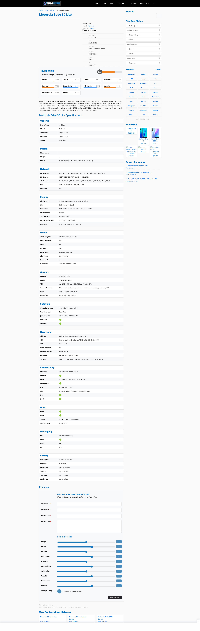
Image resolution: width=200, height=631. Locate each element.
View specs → (45, 621)
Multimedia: (45, 556)
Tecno (131, 115)
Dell (131, 88)
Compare (121, 3)
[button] (154, 3)
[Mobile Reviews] (52, 3)
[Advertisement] (43, 626)
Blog (111, 3)
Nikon (143, 92)
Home (96, 3)
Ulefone (155, 115)
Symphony (143, 110)
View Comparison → (132, 168)
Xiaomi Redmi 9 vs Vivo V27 (138, 166)
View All (158, 69)
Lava (143, 115)
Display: (44, 546)
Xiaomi (143, 101)
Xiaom (155, 106)
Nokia (155, 74)
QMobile (143, 83)
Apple (143, 74)
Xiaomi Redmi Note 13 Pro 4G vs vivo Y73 (142, 179)
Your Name (46, 504)
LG (155, 79)
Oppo (155, 88)
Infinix (155, 110)
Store (104, 3)
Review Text (46, 522)
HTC (131, 79)
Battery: (44, 586)
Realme (155, 101)
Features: (44, 561)
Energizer (131, 106)
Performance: (46, 581)
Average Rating (46, 591)
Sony (143, 79)
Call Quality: (45, 571)
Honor (131, 97)
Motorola (66, 612)
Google (131, 110)
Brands (133, 3)
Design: (43, 542)
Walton (155, 92)
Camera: (44, 551)
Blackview (155, 97)
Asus (143, 97)
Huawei (143, 88)
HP (155, 83)
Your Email (45, 510)
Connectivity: (46, 566)
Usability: (44, 576)
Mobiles (92, 28)
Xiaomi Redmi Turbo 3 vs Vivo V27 (140, 172)
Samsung (131, 74)
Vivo (131, 101)
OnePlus (143, 106)
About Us (143, 3)
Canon (131, 92)
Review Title (46, 516)
